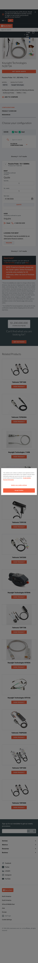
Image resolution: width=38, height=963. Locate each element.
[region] (19, 481)
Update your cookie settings (19, 485)
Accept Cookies (19, 490)
